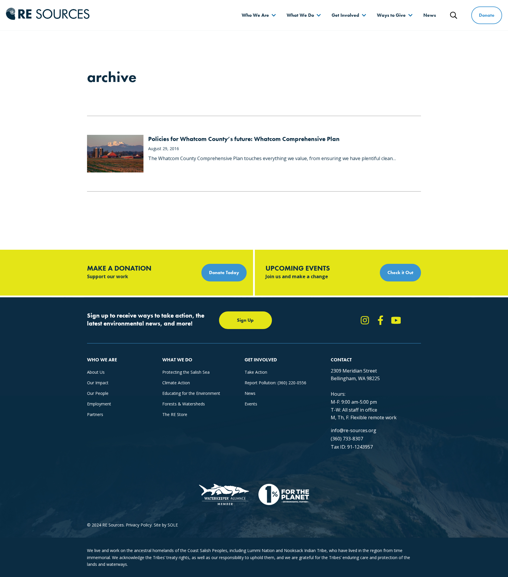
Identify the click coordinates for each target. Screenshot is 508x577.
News (429, 15)
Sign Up (245, 320)
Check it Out (400, 272)
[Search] (453, 15)
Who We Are (255, 15)
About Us (96, 372)
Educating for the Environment (191, 393)
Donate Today (224, 272)
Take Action (256, 372)
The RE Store (174, 414)
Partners (95, 414)
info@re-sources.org (353, 430)
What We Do (300, 15)
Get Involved (345, 15)
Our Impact (97, 382)
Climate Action (176, 382)
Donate (486, 15)
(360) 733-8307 (347, 438)
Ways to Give (391, 15)
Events (251, 404)
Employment (99, 404)
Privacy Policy (139, 525)
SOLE (173, 525)
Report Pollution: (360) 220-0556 (275, 382)
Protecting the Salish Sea (186, 372)
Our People (97, 393)
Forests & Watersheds (183, 404)
